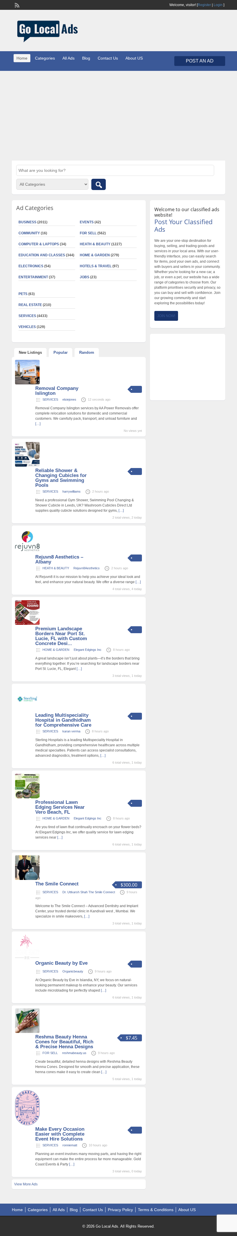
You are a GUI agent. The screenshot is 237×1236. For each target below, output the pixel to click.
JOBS (84, 277)
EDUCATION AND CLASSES (41, 255)
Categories (45, 58)
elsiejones (69, 399)
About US (134, 58)
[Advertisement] (118, 115)
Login (218, 5)
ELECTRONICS (30, 266)
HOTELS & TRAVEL (96, 266)
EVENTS (87, 222)
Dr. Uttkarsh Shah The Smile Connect (88, 892)
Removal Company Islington (56, 391)
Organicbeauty (72, 971)
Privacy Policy (120, 1209)
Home (21, 58)
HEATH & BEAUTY (95, 244)
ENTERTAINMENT (33, 277)
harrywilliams (71, 491)
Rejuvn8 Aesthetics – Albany (59, 559)
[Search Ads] (98, 184)
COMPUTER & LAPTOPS (38, 244)
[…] (37, 424)
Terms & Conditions (155, 1209)
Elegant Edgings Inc (87, 649)
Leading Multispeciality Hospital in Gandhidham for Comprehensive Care (63, 720)
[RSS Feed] (16, 4)
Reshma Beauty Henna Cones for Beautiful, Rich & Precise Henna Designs (64, 1041)
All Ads (68, 58)
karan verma (71, 731)
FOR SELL (88, 233)
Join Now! (166, 316)
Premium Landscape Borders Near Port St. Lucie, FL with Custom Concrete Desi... (61, 636)
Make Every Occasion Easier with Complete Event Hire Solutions (59, 1134)
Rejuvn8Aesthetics (86, 568)
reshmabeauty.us (74, 1053)
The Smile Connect (57, 884)
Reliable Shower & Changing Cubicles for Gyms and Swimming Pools (61, 478)
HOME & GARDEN (95, 255)
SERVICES (50, 399)
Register (204, 5)
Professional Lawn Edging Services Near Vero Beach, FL (60, 807)
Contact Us (108, 58)
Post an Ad (200, 60)
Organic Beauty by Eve (61, 963)
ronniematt (69, 1145)
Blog (86, 58)
